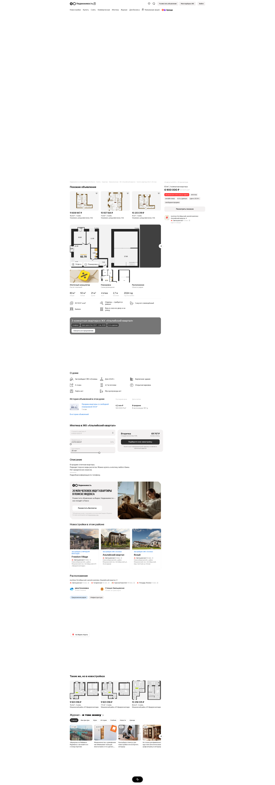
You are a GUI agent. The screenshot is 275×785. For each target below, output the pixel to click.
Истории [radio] (104, 720)
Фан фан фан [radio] (85, 720)
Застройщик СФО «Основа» (112, 551)
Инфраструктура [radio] (96, 597)
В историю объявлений (79, 414)
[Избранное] (149, 4)
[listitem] (114, 303)
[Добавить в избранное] (97, 193)
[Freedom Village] (84, 539)
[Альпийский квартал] (115, 539)
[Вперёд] (161, 246)
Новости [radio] (123, 720)
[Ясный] (146, 539)
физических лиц (93, 515)
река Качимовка (82, 588)
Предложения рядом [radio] (79, 597)
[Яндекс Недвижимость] (83, 3)
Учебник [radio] (113, 720)
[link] (201, 4)
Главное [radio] (74, 720)
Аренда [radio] (132, 720)
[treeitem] (76, 9)
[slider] (92, 444)
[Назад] (70, 276)
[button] (154, 4)
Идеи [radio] (95, 720)
